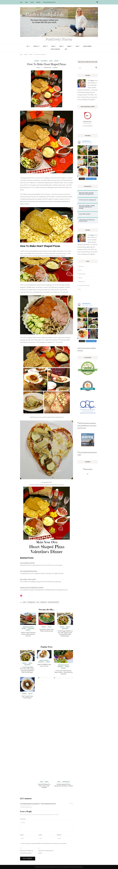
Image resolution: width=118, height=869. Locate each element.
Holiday (67, 666)
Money (46, 781)
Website (59, 835)
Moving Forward (87, 46)
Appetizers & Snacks (28, 627)
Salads (68, 627)
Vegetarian (65, 628)
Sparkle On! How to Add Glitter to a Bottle (31, 587)
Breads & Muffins (44, 660)
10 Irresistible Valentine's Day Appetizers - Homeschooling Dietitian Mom (38, 804)
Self (28, 46)
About (26, 2)
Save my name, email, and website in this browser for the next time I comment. (44, 843)
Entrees (37, 60)
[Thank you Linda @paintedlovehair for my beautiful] (93, 171)
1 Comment (55, 67)
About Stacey (81, 266)
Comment (23, 819)
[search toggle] (97, 2)
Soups (49, 627)
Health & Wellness (55, 49)
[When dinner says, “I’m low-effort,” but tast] (93, 161)
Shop (66, 49)
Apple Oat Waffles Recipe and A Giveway (44, 665)
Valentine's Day (43, 602)
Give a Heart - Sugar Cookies (28, 579)
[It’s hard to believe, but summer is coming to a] (82, 150)
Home (21, 2)
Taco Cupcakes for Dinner (27, 563)
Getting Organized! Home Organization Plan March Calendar (63, 785)
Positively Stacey (59, 39)
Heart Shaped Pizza (31, 602)
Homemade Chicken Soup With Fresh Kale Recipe (46, 630)
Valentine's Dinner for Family (53, 602)
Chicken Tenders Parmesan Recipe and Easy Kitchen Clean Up (28, 634)
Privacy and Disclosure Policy (49, 2)
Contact (32, 2)
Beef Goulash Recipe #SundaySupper (27, 697)
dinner (24, 602)
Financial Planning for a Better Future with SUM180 (44, 785)
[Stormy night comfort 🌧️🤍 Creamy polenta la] (82, 171)
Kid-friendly (44, 60)
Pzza (38, 602)
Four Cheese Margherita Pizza (28, 571)
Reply (72, 803)
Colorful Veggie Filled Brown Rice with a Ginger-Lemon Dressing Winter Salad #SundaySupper (65, 633)
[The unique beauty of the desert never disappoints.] (93, 150)
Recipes (44, 46)
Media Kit (38, 2)
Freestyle (35, 46)
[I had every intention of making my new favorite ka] (82, 161)
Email (40, 835)
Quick (50, 60)
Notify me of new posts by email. (45, 851)
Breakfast (41, 662)
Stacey (38, 67)
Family (60, 46)
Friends (69, 46)
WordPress (81, 867)
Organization (65, 781)
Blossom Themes (70, 867)
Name (22, 835)
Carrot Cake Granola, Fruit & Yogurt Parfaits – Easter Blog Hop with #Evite (63, 672)
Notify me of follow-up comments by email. (26, 851)
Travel (52, 46)
